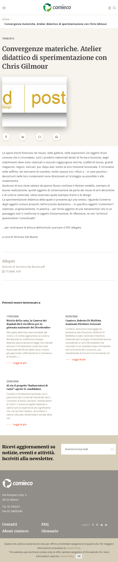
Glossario (49, 531)
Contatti (9, 524)
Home (5, 19)
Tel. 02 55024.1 (11, 506)
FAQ (44, 524)
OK (79, 556)
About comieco (15, 531)
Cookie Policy (73, 548)
